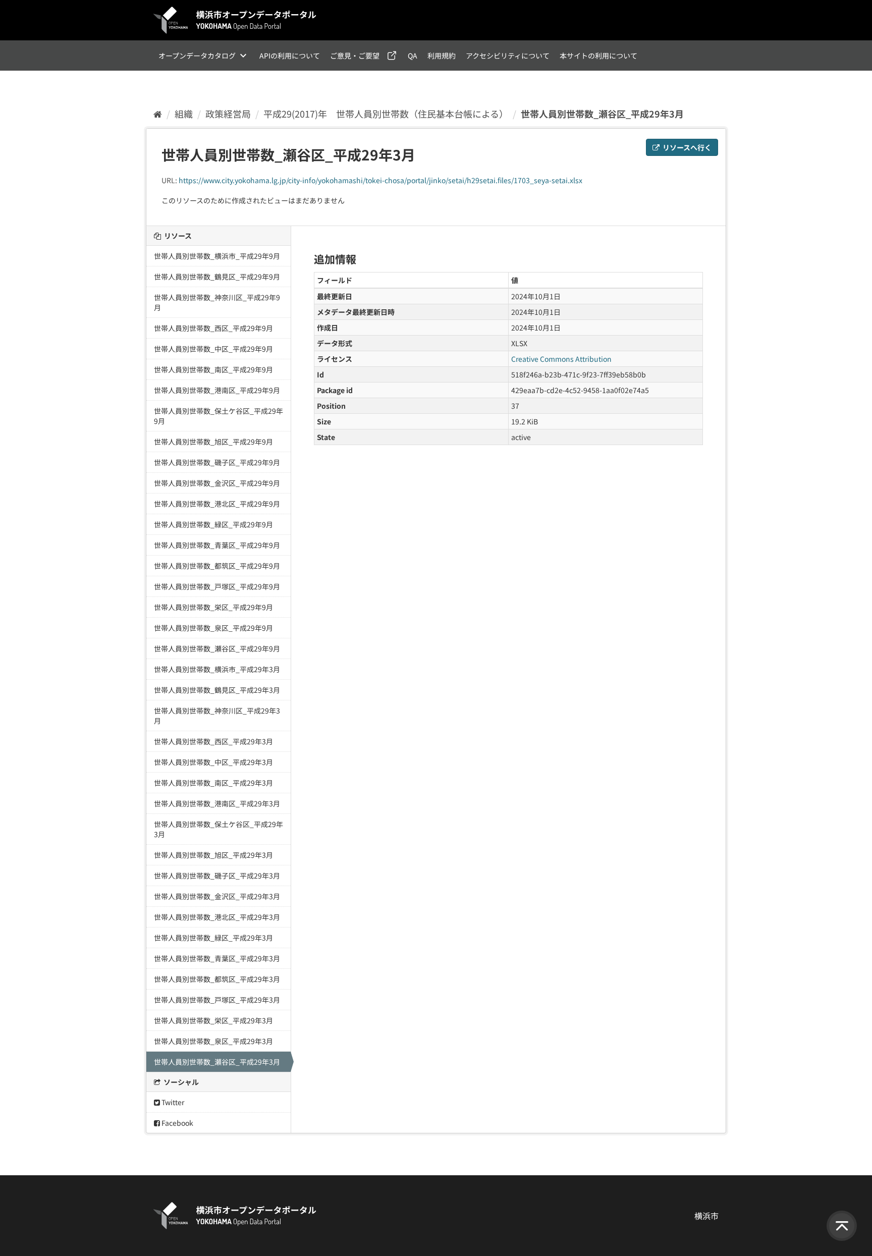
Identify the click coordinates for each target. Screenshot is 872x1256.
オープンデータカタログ (197, 55)
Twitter (172, 1102)
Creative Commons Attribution (561, 359)
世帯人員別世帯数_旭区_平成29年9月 (213, 441)
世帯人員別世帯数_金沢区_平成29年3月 (217, 896)
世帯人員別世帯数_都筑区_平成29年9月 (217, 566)
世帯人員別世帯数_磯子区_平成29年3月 (217, 875)
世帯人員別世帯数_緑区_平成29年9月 (213, 524)
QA (412, 55)
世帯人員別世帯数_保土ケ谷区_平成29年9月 (218, 416)
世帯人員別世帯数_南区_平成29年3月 (213, 783)
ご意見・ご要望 (354, 55)
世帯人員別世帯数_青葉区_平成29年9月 (217, 545)
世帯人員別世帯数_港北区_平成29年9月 (217, 504)
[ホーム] (157, 113)
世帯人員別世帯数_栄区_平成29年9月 (213, 607)
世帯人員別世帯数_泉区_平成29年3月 (213, 1041)
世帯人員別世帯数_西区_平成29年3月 (213, 741)
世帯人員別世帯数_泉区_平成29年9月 (213, 628)
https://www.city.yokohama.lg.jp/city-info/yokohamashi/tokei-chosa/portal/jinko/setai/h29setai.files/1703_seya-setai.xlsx (380, 180)
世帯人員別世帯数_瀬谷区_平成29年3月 (602, 113)
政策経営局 (228, 113)
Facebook (176, 1123)
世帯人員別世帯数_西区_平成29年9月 (213, 328)
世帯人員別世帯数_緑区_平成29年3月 (213, 938)
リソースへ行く (686, 147)
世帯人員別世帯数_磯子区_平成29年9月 (217, 462)
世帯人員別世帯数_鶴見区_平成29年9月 (217, 276)
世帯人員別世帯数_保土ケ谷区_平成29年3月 (218, 829)
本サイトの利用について (598, 55)
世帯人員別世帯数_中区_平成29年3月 (213, 762)
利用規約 (441, 55)
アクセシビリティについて (508, 55)
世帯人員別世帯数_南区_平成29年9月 (213, 369)
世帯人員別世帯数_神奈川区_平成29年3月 (217, 715)
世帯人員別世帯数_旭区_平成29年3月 (213, 855)
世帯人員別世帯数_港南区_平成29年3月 (217, 803)
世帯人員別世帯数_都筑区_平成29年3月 (217, 979)
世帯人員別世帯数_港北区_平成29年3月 (217, 917)
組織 (184, 113)
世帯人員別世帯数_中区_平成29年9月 (213, 349)
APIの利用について (289, 55)
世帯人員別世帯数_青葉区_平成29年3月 (217, 958)
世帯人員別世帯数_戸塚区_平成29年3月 (217, 1000)
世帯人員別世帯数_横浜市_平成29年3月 (217, 669)
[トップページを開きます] (235, 20)
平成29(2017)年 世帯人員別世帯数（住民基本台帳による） (385, 113)
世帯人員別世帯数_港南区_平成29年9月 (217, 390)
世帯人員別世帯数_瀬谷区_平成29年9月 (217, 648)
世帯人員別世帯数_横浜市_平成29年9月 (217, 256)
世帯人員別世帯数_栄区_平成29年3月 (213, 1020)
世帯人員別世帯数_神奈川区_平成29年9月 (217, 302)
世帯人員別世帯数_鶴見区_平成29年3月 (217, 690)
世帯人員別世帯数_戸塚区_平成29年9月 (217, 586)
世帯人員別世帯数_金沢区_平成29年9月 (217, 483)
